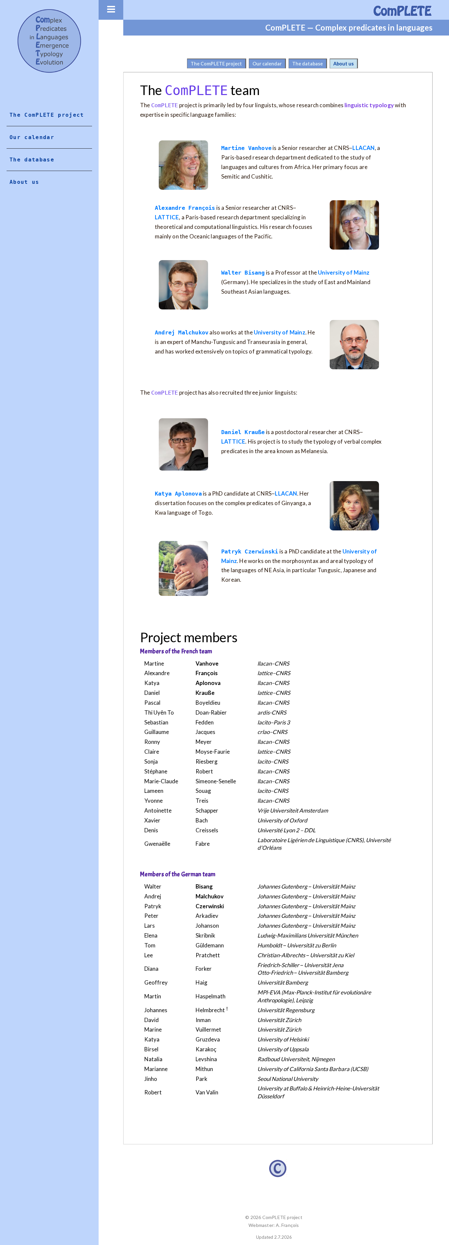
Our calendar (267, 63)
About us (343, 63)
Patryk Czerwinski (249, 551)
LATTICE (167, 217)
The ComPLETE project (216, 63)
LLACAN (363, 147)
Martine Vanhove (246, 148)
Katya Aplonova (178, 493)
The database (307, 63)
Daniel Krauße (243, 432)
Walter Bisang (243, 272)
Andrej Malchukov (181, 332)
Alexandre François (185, 208)
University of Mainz (343, 272)
